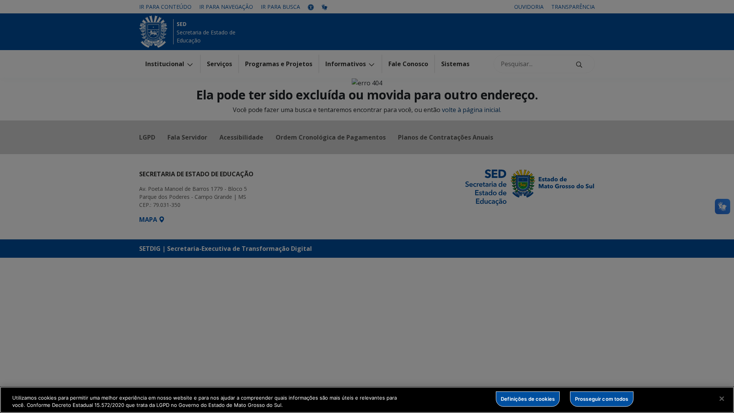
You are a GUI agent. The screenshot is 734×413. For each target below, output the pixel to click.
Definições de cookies (528, 399)
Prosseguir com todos (601, 399)
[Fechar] (721, 398)
